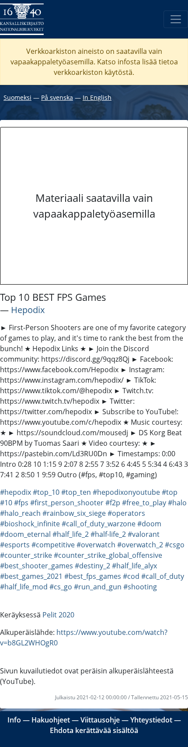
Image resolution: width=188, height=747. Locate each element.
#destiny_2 (92, 566)
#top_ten (76, 492)
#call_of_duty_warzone (99, 524)
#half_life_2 (70, 534)
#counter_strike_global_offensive (108, 555)
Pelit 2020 (58, 615)
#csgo (175, 545)
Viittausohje (100, 720)
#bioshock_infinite (30, 524)
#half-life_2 (108, 534)
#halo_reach (20, 513)
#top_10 (46, 492)
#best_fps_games (92, 576)
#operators (126, 513)
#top (170, 492)
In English (97, 97)
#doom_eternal (25, 534)
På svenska (57, 97)
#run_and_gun (98, 587)
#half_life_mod (24, 587)
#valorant (144, 534)
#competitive (53, 545)
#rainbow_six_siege (74, 513)
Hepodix (28, 310)
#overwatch (96, 545)
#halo (177, 502)
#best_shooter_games (36, 566)
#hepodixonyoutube (126, 492)
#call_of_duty (162, 576)
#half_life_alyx (134, 566)
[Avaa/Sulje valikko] (176, 19)
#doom (149, 524)
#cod (131, 576)
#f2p (112, 502)
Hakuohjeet (50, 720)
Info (14, 720)
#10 (6, 502)
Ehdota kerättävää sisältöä (94, 730)
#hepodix (15, 492)
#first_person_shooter (67, 502)
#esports (15, 545)
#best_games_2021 (31, 576)
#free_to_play (144, 502)
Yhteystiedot (151, 720)
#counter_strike (26, 555)
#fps (21, 502)
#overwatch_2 (140, 545)
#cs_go (60, 587)
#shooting (140, 587)
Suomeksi (17, 97)
